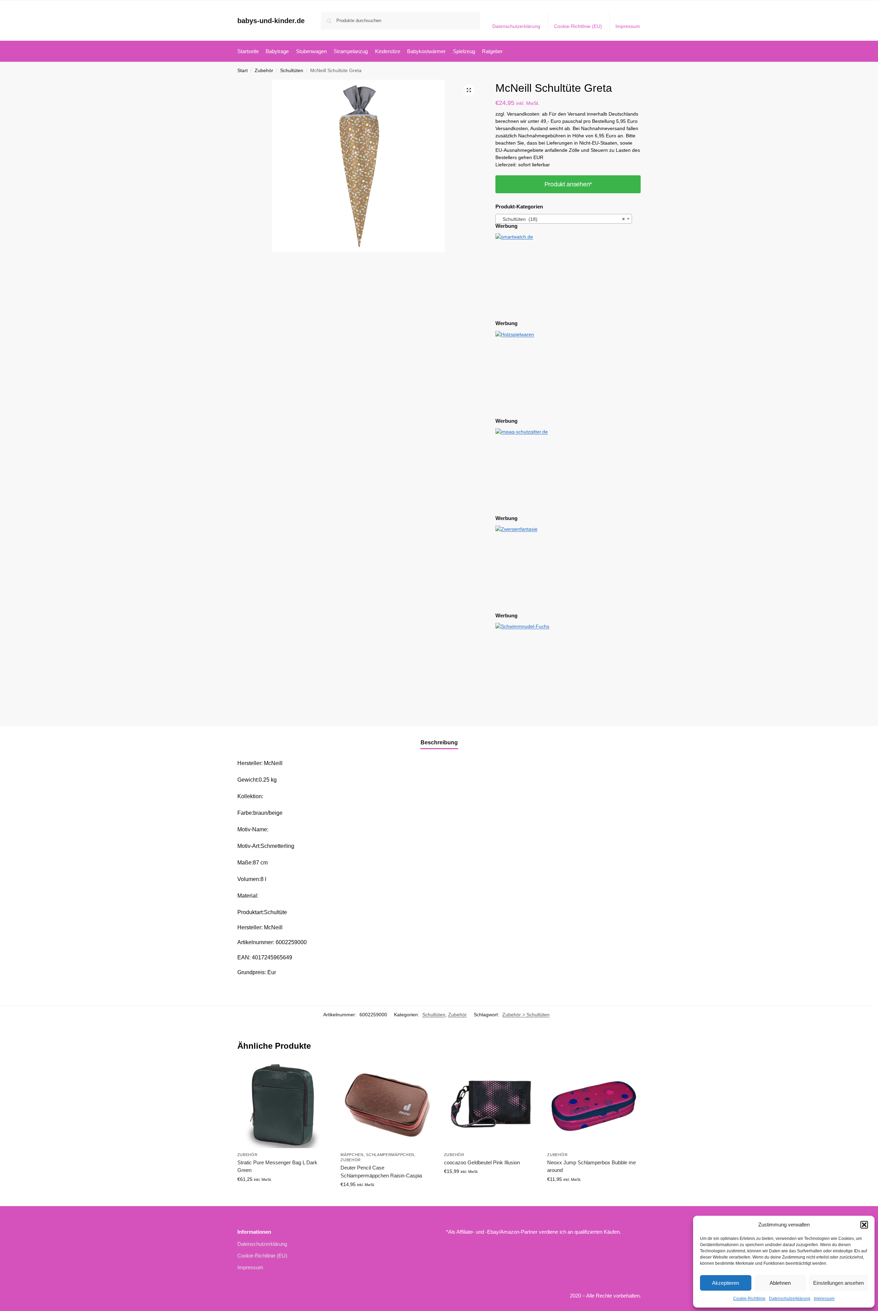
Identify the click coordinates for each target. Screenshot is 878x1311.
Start (242, 70)
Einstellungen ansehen (838, 1283)
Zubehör (264, 70)
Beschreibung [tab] (439, 742)
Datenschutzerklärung (789, 1298)
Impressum (824, 1298)
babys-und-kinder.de (271, 21)
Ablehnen (780, 1283)
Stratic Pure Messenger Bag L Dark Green (277, 1166)
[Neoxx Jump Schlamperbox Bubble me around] (593, 1105)
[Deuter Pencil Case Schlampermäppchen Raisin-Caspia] (387, 1105)
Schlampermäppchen (390, 1155)
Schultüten (291, 70)
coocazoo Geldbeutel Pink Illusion (482, 1162)
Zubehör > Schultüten (526, 1014)
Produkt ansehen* (568, 184)
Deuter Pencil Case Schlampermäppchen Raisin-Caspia (381, 1171)
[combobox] (563, 219)
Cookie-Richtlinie (749, 1298)
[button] (864, 1224)
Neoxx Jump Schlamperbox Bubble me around (591, 1166)
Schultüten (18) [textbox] (562, 219)
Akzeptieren (725, 1283)
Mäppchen (352, 1155)
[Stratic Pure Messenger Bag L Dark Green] (284, 1105)
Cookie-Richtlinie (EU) (578, 26)
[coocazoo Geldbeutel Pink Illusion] (490, 1105)
